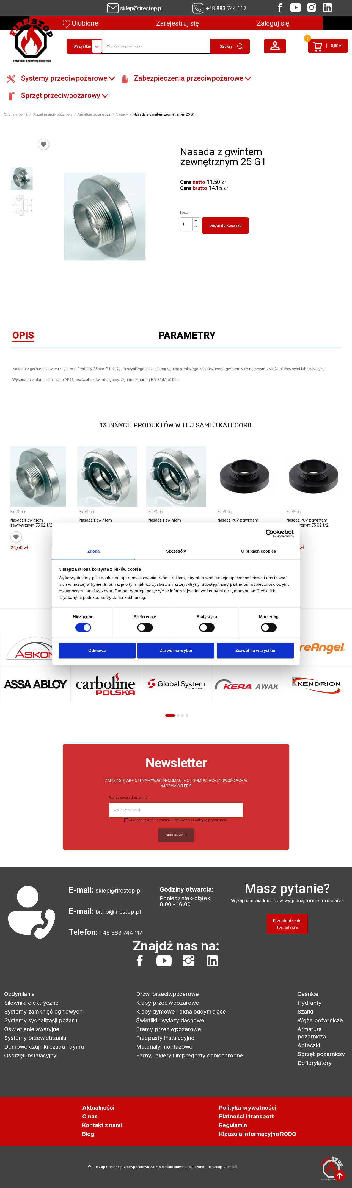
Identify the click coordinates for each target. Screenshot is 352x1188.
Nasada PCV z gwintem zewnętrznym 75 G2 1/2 (307, 522)
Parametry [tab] (187, 336)
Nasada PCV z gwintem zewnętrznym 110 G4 (238, 522)
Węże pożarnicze (320, 1020)
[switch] (145, 627)
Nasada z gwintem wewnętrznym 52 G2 (166, 522)
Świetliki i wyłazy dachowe (170, 1020)
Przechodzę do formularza (287, 924)
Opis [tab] (23, 336)
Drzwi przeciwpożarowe (167, 994)
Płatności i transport (246, 1116)
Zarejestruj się (177, 23)
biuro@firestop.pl (118, 911)
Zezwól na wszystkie (255, 650)
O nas (90, 1116)
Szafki (305, 1011)
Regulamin (233, 1125)
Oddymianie (19, 994)
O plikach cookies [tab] (258, 551)
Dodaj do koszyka (225, 225)
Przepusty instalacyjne (165, 1038)
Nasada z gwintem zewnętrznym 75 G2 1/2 (31, 522)
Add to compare (14, 566)
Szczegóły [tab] (176, 551)
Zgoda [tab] (93, 551)
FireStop (17, 512)
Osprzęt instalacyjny (30, 1055)
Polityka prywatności (247, 1107)
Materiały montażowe (164, 1046)
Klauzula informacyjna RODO (257, 1134)
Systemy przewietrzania (35, 1038)
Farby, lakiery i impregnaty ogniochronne (189, 1055)
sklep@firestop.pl (141, 8)
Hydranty (309, 1003)
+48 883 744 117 (226, 8)
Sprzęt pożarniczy (321, 1054)
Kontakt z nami (102, 1125)
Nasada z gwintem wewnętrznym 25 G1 (97, 522)
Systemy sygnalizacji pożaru (40, 1020)
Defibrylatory (315, 1063)
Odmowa (97, 650)
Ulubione (84, 23)
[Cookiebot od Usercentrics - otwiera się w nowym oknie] (270, 533)
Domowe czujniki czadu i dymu (44, 1046)
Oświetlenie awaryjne (31, 1029)
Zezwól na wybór (176, 650)
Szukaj (226, 46)
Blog (88, 1134)
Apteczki (309, 1045)
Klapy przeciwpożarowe (167, 1003)
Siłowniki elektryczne (31, 1003)
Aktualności (98, 1107)
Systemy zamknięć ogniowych (43, 1011)
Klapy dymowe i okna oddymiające (181, 1011)
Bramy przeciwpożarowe (168, 1029)
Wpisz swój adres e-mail (128, 797)
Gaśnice (308, 994)
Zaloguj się (273, 23)
